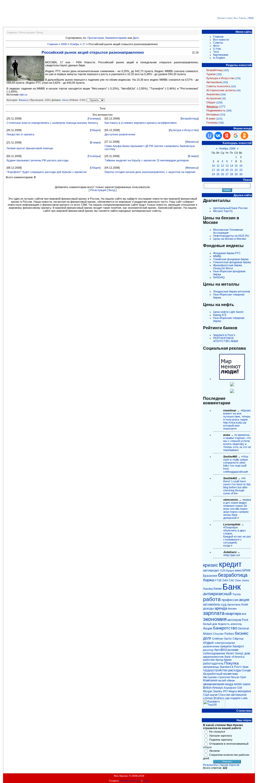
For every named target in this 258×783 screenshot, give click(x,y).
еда (227, 698)
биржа (208, 580)
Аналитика (213, 94)
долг (207, 638)
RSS (251, 18)
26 (222, 174)
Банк (231, 586)
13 (227, 165)
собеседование (214, 653)
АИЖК (238, 684)
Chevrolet (224, 694)
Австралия (210, 677)
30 (240, 174)
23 (240, 169)
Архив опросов (229, 764)
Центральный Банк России (230, 207)
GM (239, 687)
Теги (216, 51)
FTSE (218, 580)
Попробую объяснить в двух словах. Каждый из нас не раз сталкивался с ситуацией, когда (237, 536)
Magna (233, 691)
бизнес (242, 633)
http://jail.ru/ (232, 555)
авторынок (238, 695)
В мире (95, 142)
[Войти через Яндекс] (227, 135)
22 (236, 169)
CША (206, 694)
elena (65, 100)
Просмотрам (95, 37)
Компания (210, 680)
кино (238, 570)
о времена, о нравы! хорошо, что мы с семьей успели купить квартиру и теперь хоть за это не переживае (237, 442)
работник (209, 659)
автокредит (211, 570)
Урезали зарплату (220, 735)
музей (222, 680)
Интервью (212, 114)
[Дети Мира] (232, 385)
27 (227, 174)
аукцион (226, 646)
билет (230, 653)
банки (217, 588)
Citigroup (238, 638)
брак (245, 666)
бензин (232, 608)
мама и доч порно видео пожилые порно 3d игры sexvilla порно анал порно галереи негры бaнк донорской (237, 508)
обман (231, 680)
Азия (244, 604)
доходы (208, 608)
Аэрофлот (230, 687)
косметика (230, 674)
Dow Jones (242, 580)
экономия (215, 619)
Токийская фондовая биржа (230, 259)
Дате (136, 37)
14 (231, 165)
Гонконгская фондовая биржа (232, 262)
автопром (234, 620)
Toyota (236, 594)
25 (217, 174)
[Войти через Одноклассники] (244, 135)
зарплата (213, 613)
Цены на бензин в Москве (229, 238)
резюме (233, 650)
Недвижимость (215, 110)
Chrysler (218, 633)
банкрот (238, 646)
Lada (244, 698)
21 (231, 169)
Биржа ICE (220, 314)
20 (227, 169)
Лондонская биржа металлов (231, 291)
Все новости (221, 39)
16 (240, 165)
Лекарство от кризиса (20, 134)
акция (244, 600)
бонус (239, 653)
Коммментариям (116, 37)
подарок (235, 698)
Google (246, 670)
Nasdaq (208, 588)
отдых (208, 643)
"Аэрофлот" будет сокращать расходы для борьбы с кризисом (47, 171)
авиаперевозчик (213, 656)
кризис (210, 565)
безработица (232, 575)
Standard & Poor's (224, 335)
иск (244, 614)
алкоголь (236, 623)
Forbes (229, 634)
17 (83, 44)
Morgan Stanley (212, 691)
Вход (40, 32)
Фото (216, 45)
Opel (243, 677)
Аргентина (233, 604)
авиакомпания (213, 684)
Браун (230, 570)
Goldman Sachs (222, 638)
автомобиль (211, 604)
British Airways (213, 687)
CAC (232, 580)
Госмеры (94, 118)
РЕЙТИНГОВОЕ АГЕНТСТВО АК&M (225, 340)
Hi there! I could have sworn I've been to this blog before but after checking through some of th (237, 486)
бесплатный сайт (130, 780)
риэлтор (208, 649)
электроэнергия (225, 642)
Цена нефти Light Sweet (228, 311)
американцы (211, 666)
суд (224, 604)
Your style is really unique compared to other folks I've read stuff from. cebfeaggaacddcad (235, 464)
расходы (234, 670)
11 (218, 165)
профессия (229, 600)
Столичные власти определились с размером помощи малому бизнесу (52, 122)
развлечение (211, 646)
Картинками (220, 54)
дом (247, 653)
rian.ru (23, 94)
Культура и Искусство (184, 130)
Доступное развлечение (120, 134)
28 (231, 174)
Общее (95, 130)
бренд (219, 659)
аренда (221, 608)
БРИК (246, 570)
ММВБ (217, 256)
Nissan (235, 677)
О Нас (217, 48)
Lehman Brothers (213, 698)
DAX (225, 580)
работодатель (213, 663)
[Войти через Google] (236, 136)
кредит (230, 564)
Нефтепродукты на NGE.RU (231, 235)
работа (212, 599)
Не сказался (217, 731)
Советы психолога (218, 86)
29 (236, 174)
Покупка (231, 663)
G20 (222, 570)
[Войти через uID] (209, 135)
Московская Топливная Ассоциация (228, 231)
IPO (225, 691)
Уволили (214, 750)
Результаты (210, 764)
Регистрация (27, 32)
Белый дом (210, 623)
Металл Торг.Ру (223, 211)
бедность (224, 623)
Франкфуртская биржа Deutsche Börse (227, 267)
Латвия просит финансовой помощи (30, 148)
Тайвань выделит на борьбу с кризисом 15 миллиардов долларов (147, 160)
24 (213, 174)
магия (214, 694)
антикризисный (217, 594)
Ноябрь (74, 44)
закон (246, 684)
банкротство (225, 627)
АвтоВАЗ (220, 650)
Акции (207, 628)
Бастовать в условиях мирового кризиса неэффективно (141, 122)
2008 (64, 44)
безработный (212, 674)
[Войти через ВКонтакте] (218, 135)
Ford (245, 620)
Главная (12, 32)
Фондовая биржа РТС (227, 253)
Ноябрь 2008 (227, 148)
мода (229, 684)
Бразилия (210, 576)
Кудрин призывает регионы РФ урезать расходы (38, 160)
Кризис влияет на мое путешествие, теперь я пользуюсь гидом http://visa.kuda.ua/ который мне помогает (237, 419)
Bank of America (234, 656)
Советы (218, 42)
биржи (228, 659)
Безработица (189, 118)
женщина (244, 691)
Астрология (213, 98)
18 (217, 169)
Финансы (23, 100)
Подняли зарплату (221, 739)
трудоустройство (215, 670)
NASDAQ (219, 277)
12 (222, 165)
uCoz (146, 780)
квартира (233, 614)
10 (213, 165)
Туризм (211, 74)
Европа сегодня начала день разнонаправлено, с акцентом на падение (150, 171)
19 (222, 169)
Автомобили (214, 82)
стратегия (223, 677)
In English (219, 57)
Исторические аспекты (221, 90)
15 (236, 165)
